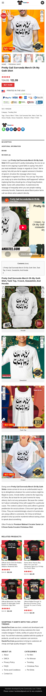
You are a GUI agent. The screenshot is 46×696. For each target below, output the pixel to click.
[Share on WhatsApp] (3, 129)
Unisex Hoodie (6, 118)
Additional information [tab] (11, 146)
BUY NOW (8, 85)
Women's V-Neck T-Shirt (31, 118)
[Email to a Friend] (15, 129)
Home (4, 64)
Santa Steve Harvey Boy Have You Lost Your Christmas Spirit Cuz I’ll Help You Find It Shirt (33, 565)
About (6, 655)
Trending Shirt (14, 64)
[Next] (41, 31)
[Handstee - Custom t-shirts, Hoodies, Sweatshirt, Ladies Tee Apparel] (23, 2)
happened (34, 179)
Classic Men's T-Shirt (12, 115)
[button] (3, 2)
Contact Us (8, 674)
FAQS (6, 666)
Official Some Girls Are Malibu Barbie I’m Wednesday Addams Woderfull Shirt (12, 564)
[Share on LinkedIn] (23, 129)
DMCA (6, 658)
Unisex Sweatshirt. (17, 118)
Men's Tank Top (37, 115)
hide (26, 263)
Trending (30, 662)
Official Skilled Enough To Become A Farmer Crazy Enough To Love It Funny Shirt (32, 604)
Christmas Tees (33, 666)
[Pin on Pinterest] (19, 129)
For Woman (31, 658)
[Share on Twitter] (11, 129)
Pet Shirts (30, 670)
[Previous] (5, 31)
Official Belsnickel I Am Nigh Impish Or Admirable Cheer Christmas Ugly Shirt (11, 603)
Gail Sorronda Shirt (25, 115)
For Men (30, 655)
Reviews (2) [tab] (6, 155)
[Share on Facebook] (7, 129)
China (25, 506)
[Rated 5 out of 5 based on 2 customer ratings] (23, 77)
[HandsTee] (8, 125)
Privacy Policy (9, 662)
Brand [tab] (4, 151)
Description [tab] (6, 142)
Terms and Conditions (12, 670)
